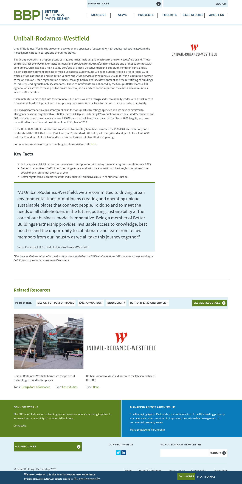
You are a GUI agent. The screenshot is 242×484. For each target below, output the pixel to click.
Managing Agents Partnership (147, 429)
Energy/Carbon (90, 302)
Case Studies (192, 15)
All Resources (25, 446)
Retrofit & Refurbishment (149, 302)
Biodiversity (116, 302)
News (122, 15)
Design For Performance (55, 302)
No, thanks (206, 476)
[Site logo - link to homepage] (48, 15)
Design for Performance (36, 387)
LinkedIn (123, 452)
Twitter (118, 452)
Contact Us (19, 425)
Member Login (98, 3)
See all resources (207, 302)
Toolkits (169, 15)
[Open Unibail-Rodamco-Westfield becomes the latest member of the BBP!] (121, 341)
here (93, 144)
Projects (146, 15)
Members (98, 15)
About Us (216, 15)
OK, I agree (186, 476)
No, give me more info (87, 478)
